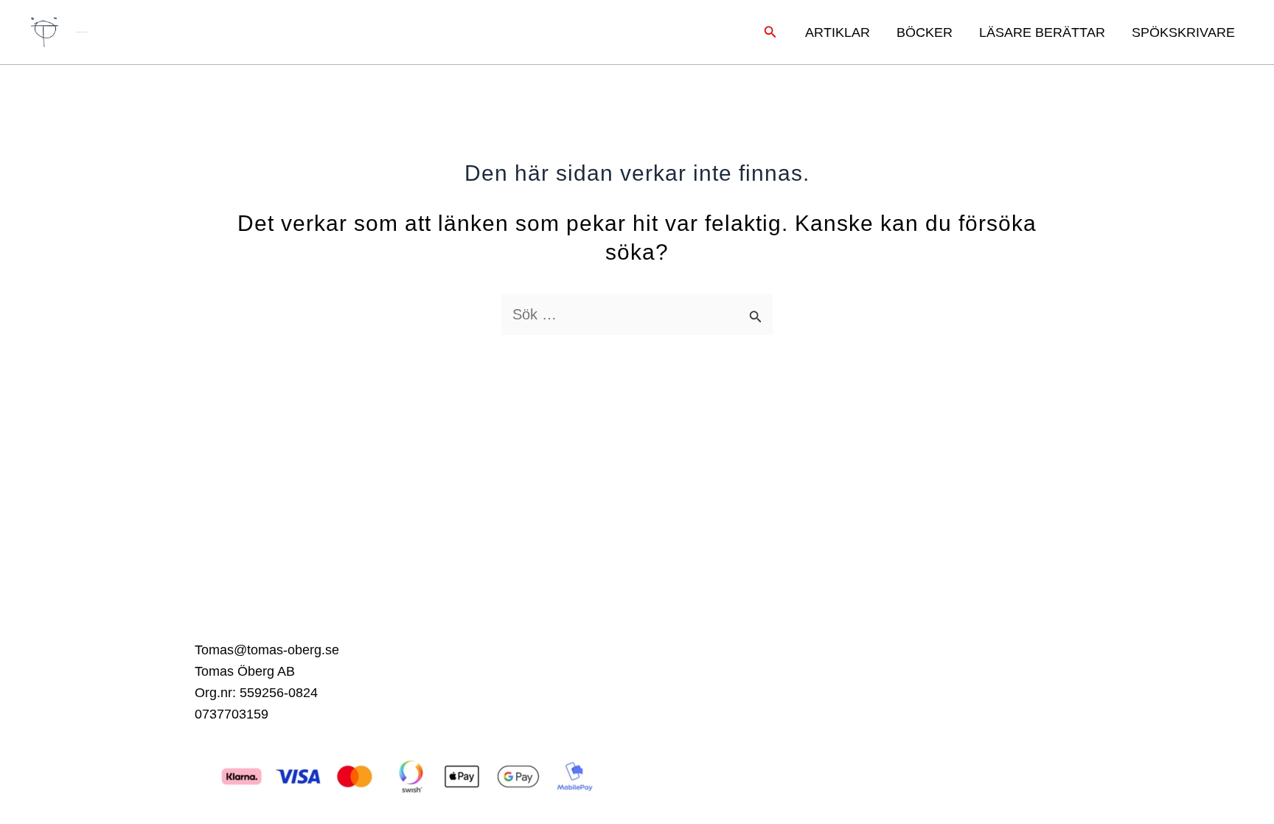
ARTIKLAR (837, 32)
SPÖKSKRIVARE (1183, 32)
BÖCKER (925, 32)
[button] (770, 32)
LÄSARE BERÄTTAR (1042, 32)
